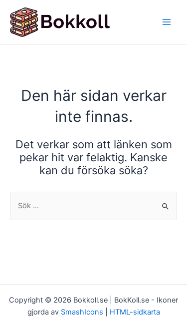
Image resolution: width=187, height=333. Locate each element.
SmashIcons (83, 312)
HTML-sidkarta (135, 312)
